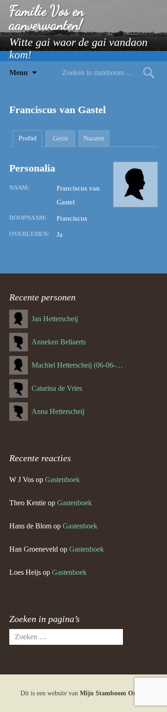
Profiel (28, 138)
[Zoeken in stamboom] (149, 72)
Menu (18, 72)
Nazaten (94, 138)
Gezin (60, 138)
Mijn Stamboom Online (113, 693)
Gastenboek (62, 479)
